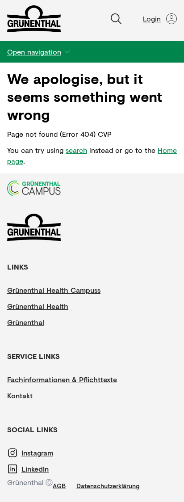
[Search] (116, 18)
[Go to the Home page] (34, 18)
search (76, 150)
